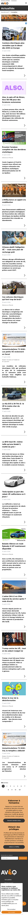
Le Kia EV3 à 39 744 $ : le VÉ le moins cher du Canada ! (13, 406)
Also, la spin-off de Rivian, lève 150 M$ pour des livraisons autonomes (13, 99)
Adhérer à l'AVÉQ (14, 847)
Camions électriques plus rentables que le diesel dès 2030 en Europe (13, 45)
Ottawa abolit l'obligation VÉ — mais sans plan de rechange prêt (13, 249)
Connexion (14, 0)
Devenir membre (5, 0)
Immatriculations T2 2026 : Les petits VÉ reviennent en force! (14, 351)
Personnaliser (11, 909)
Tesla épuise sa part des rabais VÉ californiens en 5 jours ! (13, 494)
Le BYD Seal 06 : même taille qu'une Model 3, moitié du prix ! (12, 444)
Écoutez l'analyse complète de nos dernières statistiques (14, 149)
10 (15, 790)
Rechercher (23, 858)
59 (20, 790)
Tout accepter (11, 912)
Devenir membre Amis (14, 820)
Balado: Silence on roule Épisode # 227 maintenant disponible (13, 546)
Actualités (8, 879)
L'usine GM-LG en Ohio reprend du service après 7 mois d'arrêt (14, 598)
